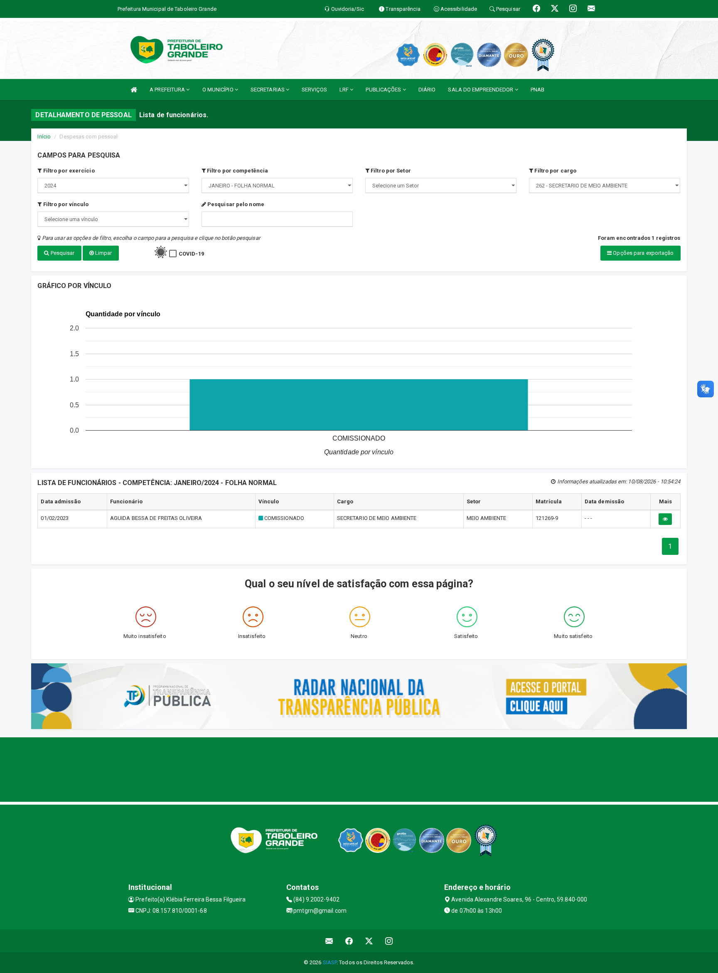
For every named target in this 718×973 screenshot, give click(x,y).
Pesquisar (62, 253)
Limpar (103, 253)
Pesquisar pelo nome (235, 204)
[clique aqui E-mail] (329, 941)
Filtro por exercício (68, 171)
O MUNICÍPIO (218, 89)
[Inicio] (133, 89)
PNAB (537, 89)
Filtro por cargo (554, 171)
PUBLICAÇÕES (384, 89)
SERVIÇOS (314, 89)
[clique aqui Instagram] (389, 941)
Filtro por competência (237, 171)
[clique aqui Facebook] (349, 941)
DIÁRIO (427, 89)
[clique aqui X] (369, 941)
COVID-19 (191, 254)
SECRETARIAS (268, 89)
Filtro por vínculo (65, 204)
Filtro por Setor (390, 171)
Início (44, 136)
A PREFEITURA (168, 89)
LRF (344, 89)
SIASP (330, 962)
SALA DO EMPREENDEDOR (481, 89)
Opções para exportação (643, 253)
